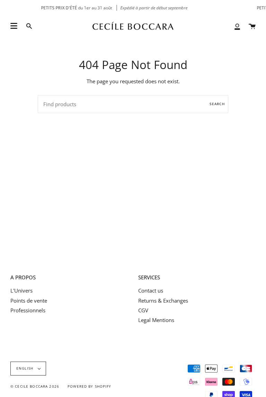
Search (217, 103)
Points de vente (28, 300)
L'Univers (21, 290)
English (25, 368)
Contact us (150, 290)
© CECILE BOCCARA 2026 (34, 386)
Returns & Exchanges (163, 300)
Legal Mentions (156, 319)
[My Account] (237, 26)
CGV (143, 310)
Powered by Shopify (90, 386)
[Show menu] (14, 26)
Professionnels (27, 310)
